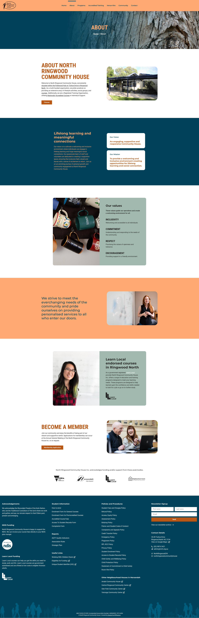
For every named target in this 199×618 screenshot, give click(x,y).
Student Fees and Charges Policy (114, 508)
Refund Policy (107, 512)
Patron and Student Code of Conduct (115, 526)
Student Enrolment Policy (111, 552)
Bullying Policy (107, 523)
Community (123, 5)
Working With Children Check (63, 557)
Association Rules (58, 542)
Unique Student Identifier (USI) (63, 564)
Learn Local (130, 373)
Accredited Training (96, 5)
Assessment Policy (108, 519)
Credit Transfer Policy (109, 533)
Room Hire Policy (108, 570)
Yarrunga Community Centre (112, 592)
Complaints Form (58, 526)
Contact (134, 5)
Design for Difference (114, 615)
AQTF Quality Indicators (60, 538)
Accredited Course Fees (60, 519)
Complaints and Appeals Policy (113, 530)
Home (64, 5)
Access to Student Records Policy (114, 555)
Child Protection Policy (110, 562)
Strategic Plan (57, 545)
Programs (81, 5)
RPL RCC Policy (107, 544)
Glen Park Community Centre (112, 589)
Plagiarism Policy (108, 541)
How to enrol (56, 508)
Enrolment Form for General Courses (65, 512)
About (72, 5)
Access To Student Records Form (64, 523)
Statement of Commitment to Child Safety (117, 566)
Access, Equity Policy (109, 515)
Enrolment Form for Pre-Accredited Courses (67, 515)
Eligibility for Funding (60, 561)
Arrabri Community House (111, 582)
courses (44, 93)
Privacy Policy (107, 548)
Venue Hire (111, 5)
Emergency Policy (108, 537)
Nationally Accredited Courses (59, 96)
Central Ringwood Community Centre (115, 585)
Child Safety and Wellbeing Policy (114, 559)
